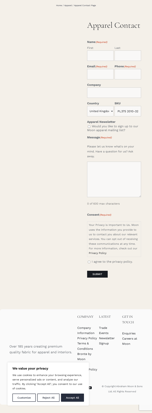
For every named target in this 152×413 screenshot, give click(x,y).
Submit (97, 274)
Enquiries (129, 333)
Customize (24, 397)
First (90, 48)
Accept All (72, 397)
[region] (48, 384)
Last (117, 48)
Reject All (48, 397)
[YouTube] (89, 387)
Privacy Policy (97, 253)
